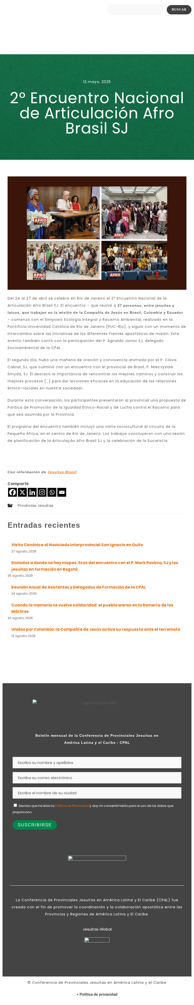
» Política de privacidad (97, 994)
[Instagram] (42, 492)
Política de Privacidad (72, 806)
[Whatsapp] (51, 492)
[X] (22, 492)
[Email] (61, 492)
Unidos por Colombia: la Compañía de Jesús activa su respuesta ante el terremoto (95, 629)
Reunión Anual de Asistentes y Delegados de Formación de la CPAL (78, 587)
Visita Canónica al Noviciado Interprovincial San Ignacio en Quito (77, 544)
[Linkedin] (32, 492)
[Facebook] (12, 492)
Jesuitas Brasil (62, 472)
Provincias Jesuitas (35, 505)
